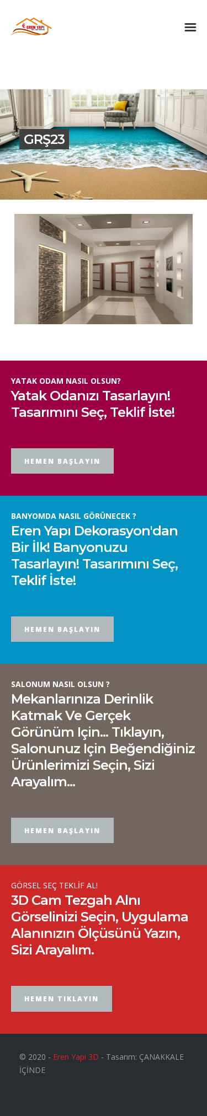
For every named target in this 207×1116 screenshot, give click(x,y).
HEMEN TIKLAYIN (61, 999)
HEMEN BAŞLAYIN (62, 461)
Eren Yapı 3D (76, 1056)
